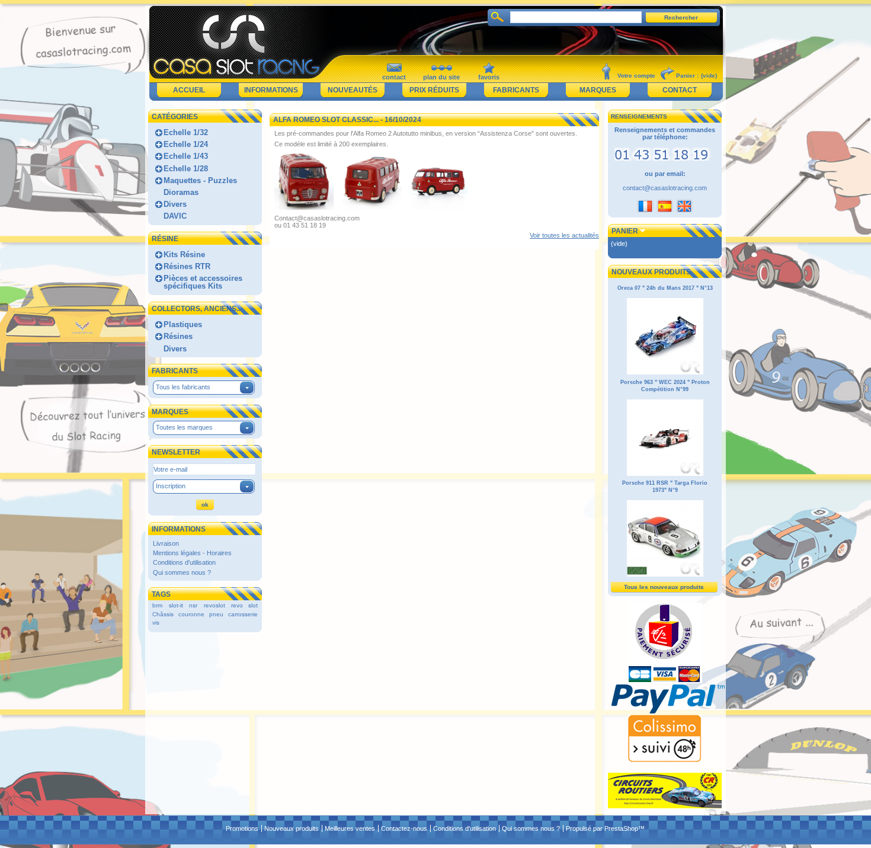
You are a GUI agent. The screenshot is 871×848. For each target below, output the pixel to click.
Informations (271, 90)
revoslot (214, 605)
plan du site (441, 77)
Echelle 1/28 (186, 168)
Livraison (166, 543)
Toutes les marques (184, 427)
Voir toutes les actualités (564, 235)
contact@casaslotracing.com (665, 187)
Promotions (242, 828)
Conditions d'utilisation (184, 562)
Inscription (170, 485)
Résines (178, 336)
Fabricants (516, 90)
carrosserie (243, 614)
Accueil (189, 90)
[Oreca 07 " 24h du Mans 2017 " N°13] (665, 373)
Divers (175, 204)
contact (394, 77)
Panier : (687, 75)
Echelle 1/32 (186, 132)
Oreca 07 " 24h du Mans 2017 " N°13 (665, 288)
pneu (216, 614)
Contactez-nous (404, 828)
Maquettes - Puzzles (200, 180)
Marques (597, 90)
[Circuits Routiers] (665, 805)
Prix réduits (434, 90)
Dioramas (181, 192)
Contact (679, 90)
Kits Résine (184, 254)
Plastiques (183, 324)
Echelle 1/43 (186, 156)
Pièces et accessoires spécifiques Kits (203, 282)
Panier (624, 231)
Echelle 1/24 (186, 144)
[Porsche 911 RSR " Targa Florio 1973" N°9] (665, 575)
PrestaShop (621, 828)
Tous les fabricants (183, 387)
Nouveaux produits (651, 272)
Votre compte (636, 75)
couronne (191, 614)
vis (155, 622)
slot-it (176, 605)
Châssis (163, 614)
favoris (488, 77)
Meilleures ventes (350, 828)
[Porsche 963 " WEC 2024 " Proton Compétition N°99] (665, 474)
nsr (193, 605)
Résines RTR (187, 266)
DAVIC (175, 216)
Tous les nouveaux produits (664, 587)
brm (157, 605)
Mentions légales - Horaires (192, 552)
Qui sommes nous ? (182, 572)
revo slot (244, 605)
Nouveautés (352, 90)
